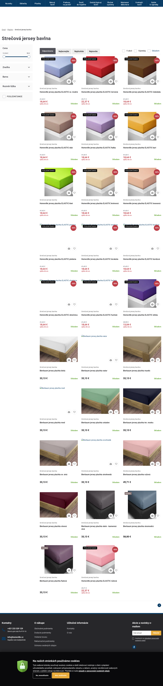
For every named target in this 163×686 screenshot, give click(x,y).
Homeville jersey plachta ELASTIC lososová (141, 203)
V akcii (129, 51)
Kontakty (70, 628)
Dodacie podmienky (42, 633)
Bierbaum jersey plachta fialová (53, 581)
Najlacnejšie (64, 51)
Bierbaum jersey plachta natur (94, 371)
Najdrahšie (79, 51)
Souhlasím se (147, 639)
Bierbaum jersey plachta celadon (95, 422)
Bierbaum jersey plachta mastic (136, 371)
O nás (69, 633)
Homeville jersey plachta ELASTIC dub (56, 148)
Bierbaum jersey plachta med (52, 422)
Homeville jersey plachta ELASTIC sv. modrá (59, 92)
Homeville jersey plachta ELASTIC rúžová (99, 581)
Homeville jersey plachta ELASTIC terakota (99, 259)
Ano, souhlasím (60, 675)
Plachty (10, 30)
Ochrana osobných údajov (45, 645)
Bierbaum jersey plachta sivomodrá (138, 526)
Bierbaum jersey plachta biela (52, 371)
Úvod (4, 30)
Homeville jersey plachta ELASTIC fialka (98, 148)
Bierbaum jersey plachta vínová (53, 526)
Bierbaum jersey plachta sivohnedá (96, 474)
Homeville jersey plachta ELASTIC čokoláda (142, 92)
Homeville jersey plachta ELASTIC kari (139, 148)
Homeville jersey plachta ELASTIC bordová (141, 259)
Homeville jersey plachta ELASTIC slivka (140, 315)
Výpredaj (142, 51)
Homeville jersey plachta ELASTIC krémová (100, 203)
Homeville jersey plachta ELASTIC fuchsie (99, 315)
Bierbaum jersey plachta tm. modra (138, 422)
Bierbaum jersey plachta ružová (136, 474)
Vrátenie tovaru (40, 637)
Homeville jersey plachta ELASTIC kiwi (56, 203)
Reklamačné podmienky (44, 641)
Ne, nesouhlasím (42, 675)
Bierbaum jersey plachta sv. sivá (53, 474)
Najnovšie (93, 51)
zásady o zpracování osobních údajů (94, 671)
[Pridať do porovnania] (69, 81)
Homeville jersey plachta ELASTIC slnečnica (59, 315)
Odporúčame (47, 51)
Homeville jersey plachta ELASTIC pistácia (58, 259)
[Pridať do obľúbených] (74, 81)
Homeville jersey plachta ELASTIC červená (99, 92)
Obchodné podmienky (43, 628)
